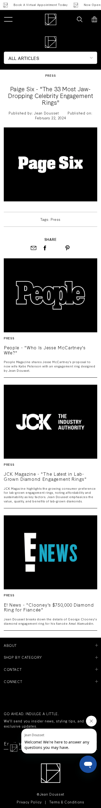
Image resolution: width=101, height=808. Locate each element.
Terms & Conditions (66, 801)
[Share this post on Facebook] (45, 248)
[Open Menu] (8, 19)
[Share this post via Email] (33, 248)
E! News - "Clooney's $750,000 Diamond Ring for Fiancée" (49, 607)
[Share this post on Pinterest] (67, 248)
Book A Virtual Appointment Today (39, 5)
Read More (50, 295)
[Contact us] (68, 19)
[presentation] (56, 248)
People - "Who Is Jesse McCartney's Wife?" (45, 350)
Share (50, 239)
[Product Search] (79, 19)
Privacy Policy (29, 801)
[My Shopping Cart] (94, 19)
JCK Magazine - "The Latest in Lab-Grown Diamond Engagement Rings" (45, 476)
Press (50, 75)
